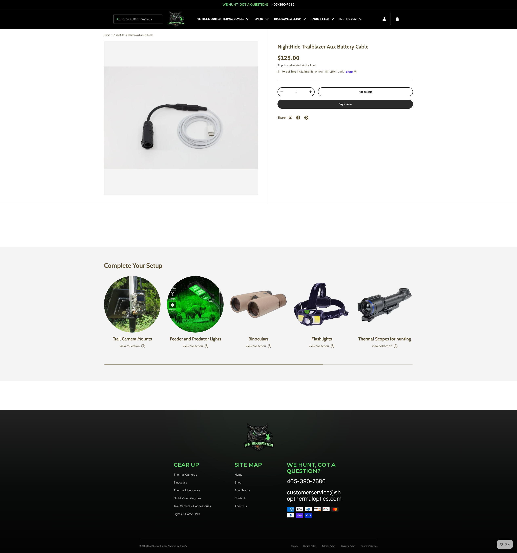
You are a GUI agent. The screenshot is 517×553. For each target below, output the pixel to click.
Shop (238, 482)
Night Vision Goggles (187, 498)
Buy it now (345, 104)
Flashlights (321, 339)
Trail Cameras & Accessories (192, 506)
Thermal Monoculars (187, 490)
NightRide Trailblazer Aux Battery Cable (133, 35)
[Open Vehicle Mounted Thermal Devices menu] (247, 19)
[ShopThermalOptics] (176, 19)
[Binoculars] (258, 304)
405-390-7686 (283, 4)
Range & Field (320, 18)
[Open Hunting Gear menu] (361, 19)
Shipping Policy (348, 546)
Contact (240, 498)
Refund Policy (309, 546)
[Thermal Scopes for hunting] (384, 304)
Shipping (282, 65)
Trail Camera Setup (287, 18)
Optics (259, 18)
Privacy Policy (329, 546)
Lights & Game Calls (187, 514)
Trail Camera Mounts (132, 339)
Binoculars (258, 339)
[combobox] (141, 19)
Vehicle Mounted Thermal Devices (220, 18)
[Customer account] (384, 19)
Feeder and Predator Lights (195, 339)
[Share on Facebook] (298, 118)
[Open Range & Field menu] (332, 19)
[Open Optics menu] (267, 19)
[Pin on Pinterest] (306, 118)
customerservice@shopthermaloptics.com (314, 495)
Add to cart (365, 92)
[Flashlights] (321, 304)
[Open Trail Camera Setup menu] (304, 19)
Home (107, 35)
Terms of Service (369, 546)
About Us (241, 506)
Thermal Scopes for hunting (384, 339)
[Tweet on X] (290, 118)
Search (294, 546)
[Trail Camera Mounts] (132, 304)
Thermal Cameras (185, 474)
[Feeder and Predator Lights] (195, 304)
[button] (397, 19)
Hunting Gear (348, 18)
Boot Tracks (242, 490)
